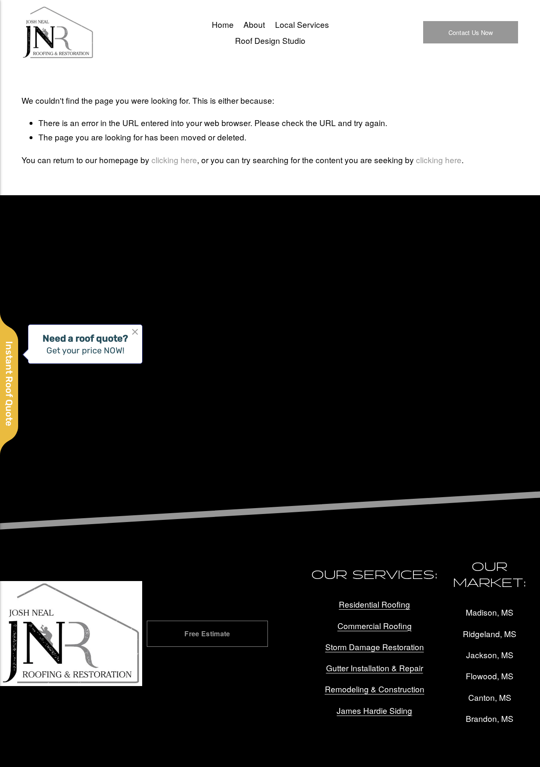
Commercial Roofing (375, 625)
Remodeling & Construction (374, 688)
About (254, 24)
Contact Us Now (470, 32)
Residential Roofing (374, 604)
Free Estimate (207, 633)
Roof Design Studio (270, 40)
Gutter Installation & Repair (374, 667)
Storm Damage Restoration (374, 646)
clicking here (174, 159)
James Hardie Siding (374, 710)
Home (223, 24)
